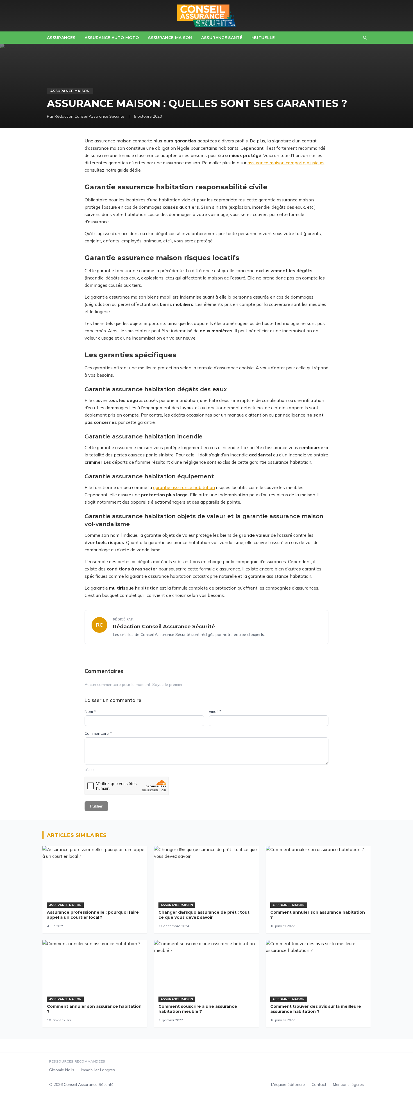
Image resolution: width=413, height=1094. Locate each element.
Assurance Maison (170, 37)
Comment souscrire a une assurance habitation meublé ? (197, 1009)
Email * (215, 711)
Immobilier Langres (98, 1069)
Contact (319, 1084)
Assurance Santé (221, 37)
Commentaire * (98, 733)
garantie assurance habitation (184, 487)
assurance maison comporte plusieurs (286, 162)
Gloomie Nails (61, 1069)
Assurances (61, 37)
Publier (96, 806)
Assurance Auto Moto (112, 37)
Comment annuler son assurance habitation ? (317, 915)
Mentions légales (348, 1084)
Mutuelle (263, 37)
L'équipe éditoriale (288, 1084)
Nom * (90, 711)
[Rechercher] (365, 37)
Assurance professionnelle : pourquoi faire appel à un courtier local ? (93, 915)
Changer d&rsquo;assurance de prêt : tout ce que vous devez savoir (203, 915)
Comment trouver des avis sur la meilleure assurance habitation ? (315, 1009)
